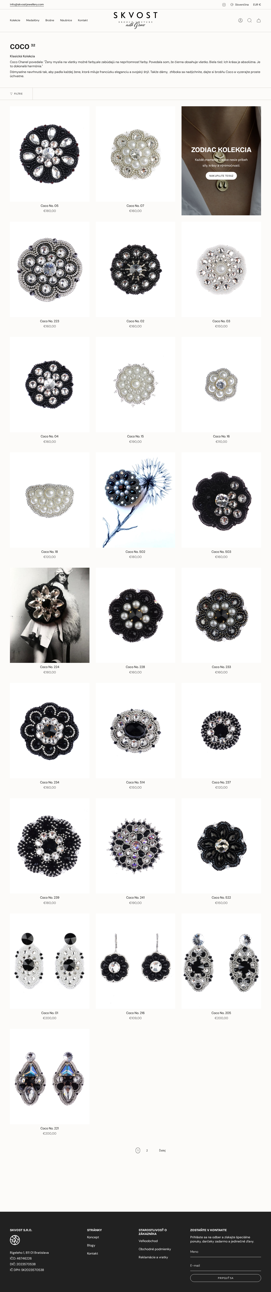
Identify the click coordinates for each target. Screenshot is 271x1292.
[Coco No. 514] (135, 730)
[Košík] (258, 20)
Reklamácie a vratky (153, 1257)
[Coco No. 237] (221, 730)
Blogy (91, 1245)
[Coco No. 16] (221, 384)
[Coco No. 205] (221, 961)
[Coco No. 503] (221, 500)
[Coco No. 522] (221, 846)
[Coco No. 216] (135, 961)
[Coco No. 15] (135, 384)
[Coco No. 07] (135, 154)
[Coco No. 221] (49, 1076)
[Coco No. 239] (49, 846)
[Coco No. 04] (49, 384)
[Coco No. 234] (49, 730)
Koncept (93, 1237)
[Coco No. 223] (49, 269)
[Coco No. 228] (135, 615)
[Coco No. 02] (135, 269)
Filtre (18, 93)
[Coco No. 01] (49, 961)
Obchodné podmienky (155, 1249)
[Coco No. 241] (135, 846)
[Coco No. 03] (221, 269)
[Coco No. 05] (49, 154)
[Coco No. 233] (221, 615)
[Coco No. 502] (135, 500)
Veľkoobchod (148, 1241)
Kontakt (92, 1253)
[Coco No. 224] (49, 615)
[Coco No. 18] (49, 500)
